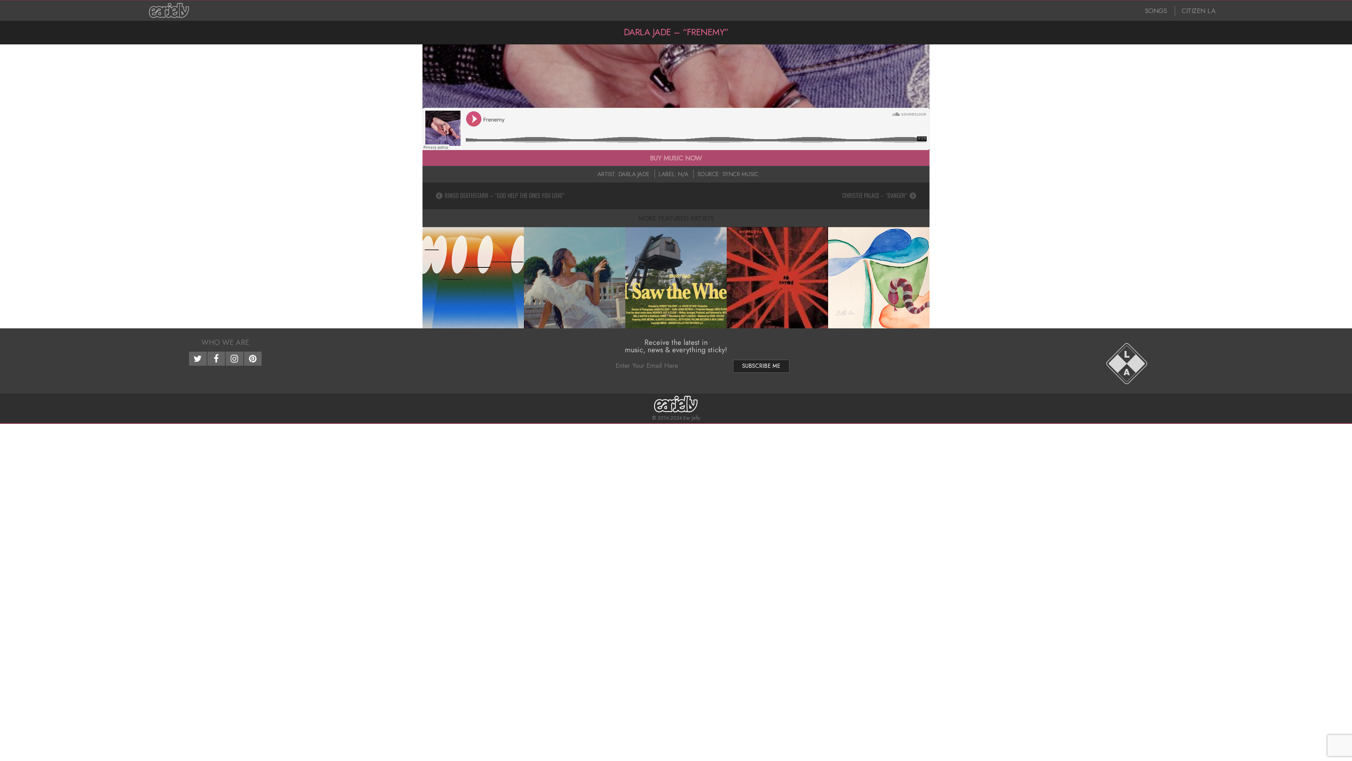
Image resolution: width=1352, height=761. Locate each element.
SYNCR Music (740, 174)
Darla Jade (634, 174)
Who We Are (225, 342)
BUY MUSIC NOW (676, 158)
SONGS (1156, 11)
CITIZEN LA (1198, 11)
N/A (683, 174)
